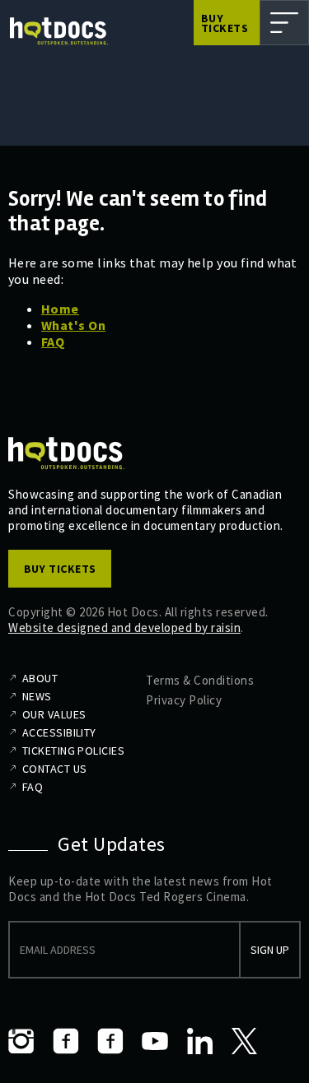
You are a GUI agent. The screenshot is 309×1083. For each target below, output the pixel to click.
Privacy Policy (184, 700)
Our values (54, 714)
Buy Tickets (224, 23)
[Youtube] (155, 1041)
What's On (73, 325)
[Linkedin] (199, 1041)
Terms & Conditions (200, 680)
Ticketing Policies (73, 750)
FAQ (52, 341)
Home (60, 308)
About (40, 678)
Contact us (54, 768)
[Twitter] (244, 1041)
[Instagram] (21, 1041)
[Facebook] (66, 1041)
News (37, 696)
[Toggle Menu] (284, 22)
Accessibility (59, 732)
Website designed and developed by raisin (124, 627)
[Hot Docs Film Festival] (59, 31)
